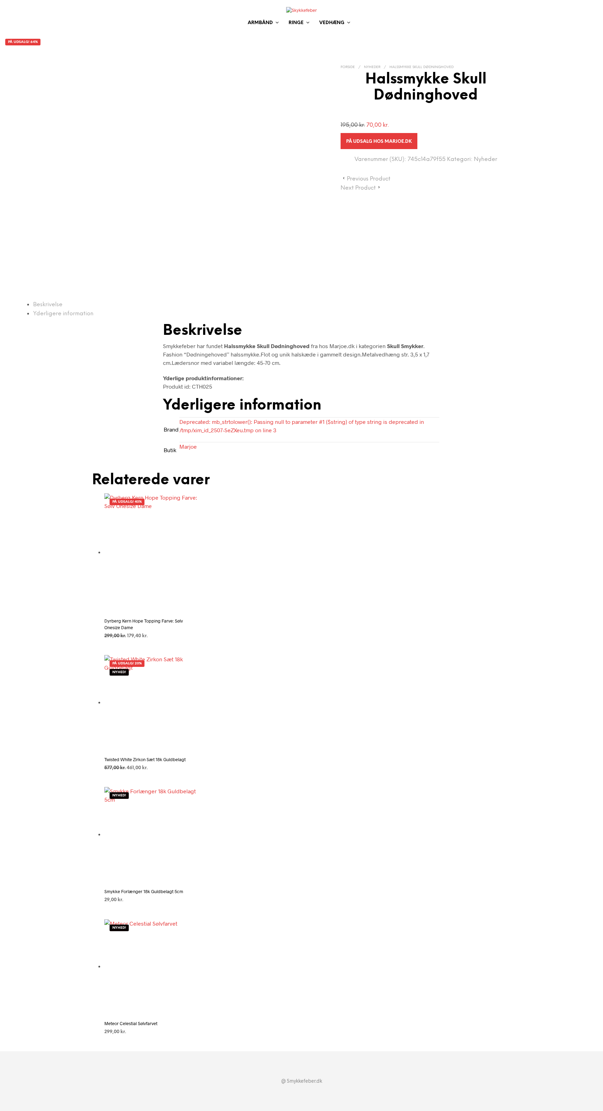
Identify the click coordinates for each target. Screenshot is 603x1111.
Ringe (296, 23)
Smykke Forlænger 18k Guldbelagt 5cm (143, 891)
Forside (348, 67)
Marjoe (188, 446)
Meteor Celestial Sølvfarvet (130, 1023)
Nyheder (372, 67)
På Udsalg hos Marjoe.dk (379, 141)
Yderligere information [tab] (63, 314)
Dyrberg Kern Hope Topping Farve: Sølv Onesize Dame (143, 624)
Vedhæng (331, 23)
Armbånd (260, 23)
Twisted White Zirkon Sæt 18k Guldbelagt (145, 759)
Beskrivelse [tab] (47, 305)
